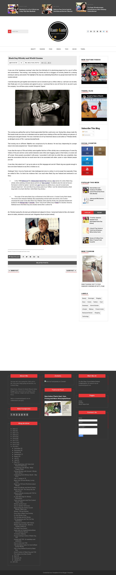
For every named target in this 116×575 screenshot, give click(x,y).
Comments (87, 135)
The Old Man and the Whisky (22, 517)
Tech (66, 49)
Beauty (33, 49)
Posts (86, 132)
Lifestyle (37, 62)
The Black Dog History (20, 528)
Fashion (42, 49)
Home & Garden (94, 305)
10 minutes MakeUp (20, 534)
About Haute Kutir (84, 404)
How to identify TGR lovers (22, 506)
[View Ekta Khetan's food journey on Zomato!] (55, 381)
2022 (14, 431)
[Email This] (44, 63)
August (16, 456)
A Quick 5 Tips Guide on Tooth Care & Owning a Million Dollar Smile (96, 230)
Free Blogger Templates (66, 572)
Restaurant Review (87, 312)
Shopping (97, 312)
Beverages (91, 298)
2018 (14, 438)
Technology (85, 316)
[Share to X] (47, 63)
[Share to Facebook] (49, 63)
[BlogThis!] (45, 63)
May (15, 462)
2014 (14, 446)
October (16, 452)
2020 (14, 435)
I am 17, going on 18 (20, 478)
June (15, 460)
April (15, 556)
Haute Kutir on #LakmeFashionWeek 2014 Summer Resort (25, 531)
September (17, 454)
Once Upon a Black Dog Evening (23, 513)
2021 (14, 433)
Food (50, 49)
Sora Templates (53, 572)
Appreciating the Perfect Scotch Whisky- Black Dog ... (23, 508)
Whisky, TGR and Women (21, 511)
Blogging (98, 298)
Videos (58, 49)
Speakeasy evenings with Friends (24, 523)
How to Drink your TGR (20, 543)
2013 (14, 562)
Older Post (70, 270)
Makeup (91, 309)
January (16, 560)
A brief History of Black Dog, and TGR (25, 552)
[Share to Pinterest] (50, 63)
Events (89, 302)
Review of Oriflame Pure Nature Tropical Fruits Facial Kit (96, 240)
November (17, 450)
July (15, 458)
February (17, 558)
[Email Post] (42, 62)
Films (32, 62)
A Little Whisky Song (20, 515)
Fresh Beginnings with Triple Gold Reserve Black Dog (24, 465)
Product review (100, 309)
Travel (83, 49)
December (17, 448)
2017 (14, 440)
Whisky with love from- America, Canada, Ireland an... (23, 525)
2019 (14, 437)
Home (80, 401)
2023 (14, 429)
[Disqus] (42, 296)
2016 (14, 442)
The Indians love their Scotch (22, 554)
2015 (14, 444)
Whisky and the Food (20, 504)
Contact (81, 402)
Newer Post (14, 270)
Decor (74, 49)
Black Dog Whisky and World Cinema (25, 487)
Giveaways (85, 305)
